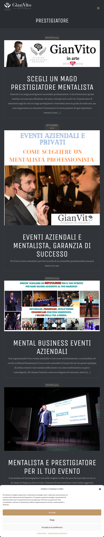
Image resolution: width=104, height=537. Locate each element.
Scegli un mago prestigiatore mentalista (52, 83)
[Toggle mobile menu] (98, 8)
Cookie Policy (41, 533)
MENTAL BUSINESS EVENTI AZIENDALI (52, 347)
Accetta (52, 512)
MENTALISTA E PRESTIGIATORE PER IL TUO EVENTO (52, 467)
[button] (100, 489)
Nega (52, 520)
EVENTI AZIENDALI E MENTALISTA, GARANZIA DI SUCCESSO (52, 245)
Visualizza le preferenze (52, 527)
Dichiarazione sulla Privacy (57, 533)
